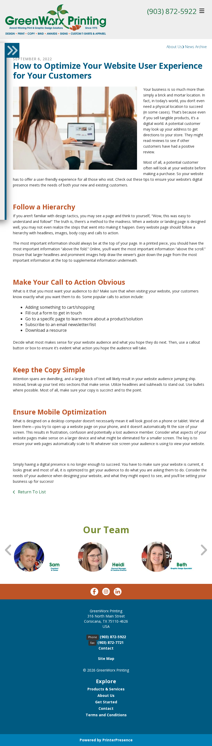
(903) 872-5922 (172, 11)
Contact (106, 648)
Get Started (106, 701)
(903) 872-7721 (110, 642)
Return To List (31, 492)
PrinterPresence (117, 739)
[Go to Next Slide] (203, 550)
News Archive (196, 46)
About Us (174, 46)
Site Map (106, 658)
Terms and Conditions (106, 714)
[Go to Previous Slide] (8, 550)
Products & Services (106, 689)
